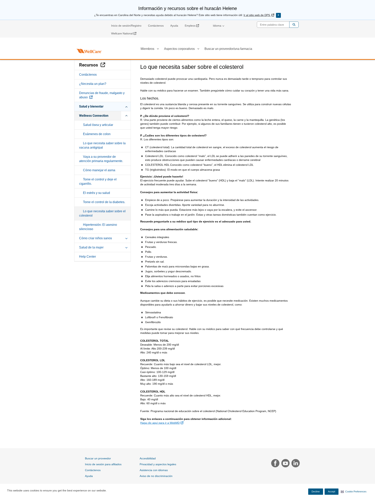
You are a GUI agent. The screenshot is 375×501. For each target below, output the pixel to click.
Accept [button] (331, 491)
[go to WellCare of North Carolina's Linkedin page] (294, 463)
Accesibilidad (148, 458)
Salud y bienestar (91, 106)
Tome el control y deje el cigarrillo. (98, 181)
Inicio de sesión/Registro (126, 25)
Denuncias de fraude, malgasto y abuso (102, 95)
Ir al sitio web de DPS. (259, 15)
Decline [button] (316, 491)
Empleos (193, 25)
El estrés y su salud (96, 192)
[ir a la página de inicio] (89, 51)
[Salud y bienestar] (126, 106)
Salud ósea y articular (98, 124)
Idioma (217, 25)
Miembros (147, 48)
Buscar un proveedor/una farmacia (228, 48)
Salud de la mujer (91, 247)
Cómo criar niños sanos (95, 238)
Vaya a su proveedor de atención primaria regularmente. (101, 159)
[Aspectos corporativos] (198, 49)
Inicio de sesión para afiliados (103, 464)
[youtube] (285, 463)
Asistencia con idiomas (154, 470)
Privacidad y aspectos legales (158, 464)
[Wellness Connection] (126, 115)
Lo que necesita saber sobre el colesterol (102, 213)
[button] (353, 491)
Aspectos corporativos (179, 48)
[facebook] (274, 463)
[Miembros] (157, 49)
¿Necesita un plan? (92, 83)
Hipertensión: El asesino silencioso (98, 227)
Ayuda (174, 25)
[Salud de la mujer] (126, 247)
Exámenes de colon (97, 134)
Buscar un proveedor (98, 458)
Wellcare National (125, 33)
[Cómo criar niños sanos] (126, 238)
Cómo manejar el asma (99, 170)
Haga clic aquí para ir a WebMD (162, 422)
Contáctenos (156, 25)
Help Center (87, 256)
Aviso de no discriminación (156, 476)
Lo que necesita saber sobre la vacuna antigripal (102, 145)
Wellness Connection (93, 115)
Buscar (294, 25)
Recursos (105, 65)
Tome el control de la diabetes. (104, 202)
